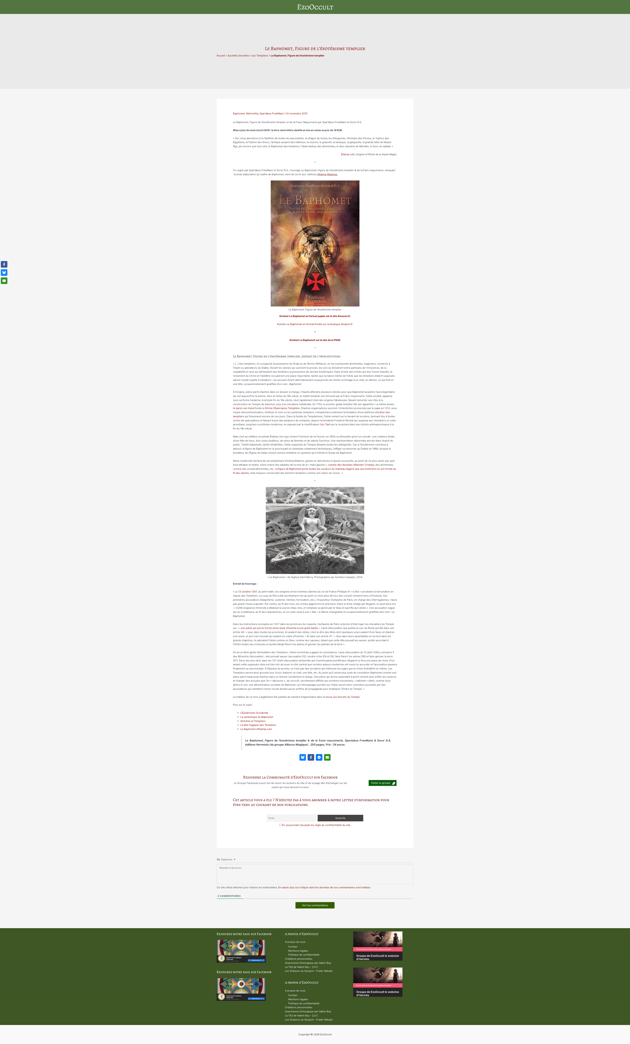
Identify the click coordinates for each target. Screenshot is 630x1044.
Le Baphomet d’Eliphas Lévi (256, 729)
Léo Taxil (325, 424)
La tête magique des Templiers (258, 725)
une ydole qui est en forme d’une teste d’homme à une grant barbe (279, 628)
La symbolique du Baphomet (256, 716)
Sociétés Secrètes (238, 55)
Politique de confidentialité (303, 954)
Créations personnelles (298, 958)
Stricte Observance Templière (282, 408)
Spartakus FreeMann (272, 113)
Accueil (221, 55)
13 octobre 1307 (247, 591)
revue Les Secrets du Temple (343, 696)
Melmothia (252, 113)
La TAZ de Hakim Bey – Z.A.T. (301, 967)
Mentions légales (298, 950)
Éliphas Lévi (348, 154)
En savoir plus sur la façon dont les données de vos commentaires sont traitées (324, 887)
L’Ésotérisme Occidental (254, 712)
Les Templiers (260, 55)
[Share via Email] (327, 757)
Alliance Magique (327, 174)
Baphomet (239, 113)
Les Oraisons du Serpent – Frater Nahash (309, 970)
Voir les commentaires (315, 905)
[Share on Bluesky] (302, 757)
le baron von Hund (243, 408)
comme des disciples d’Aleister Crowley (351, 464)
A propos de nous (295, 941)
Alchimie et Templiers (253, 721)
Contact (292, 946)
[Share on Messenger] (319, 757)
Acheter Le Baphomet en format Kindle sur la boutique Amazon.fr (314, 324)
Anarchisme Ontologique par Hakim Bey (308, 962)
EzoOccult (315, 7)
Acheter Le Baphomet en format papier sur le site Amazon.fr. (315, 316)
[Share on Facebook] (311, 757)
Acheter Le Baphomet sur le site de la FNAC (315, 340)
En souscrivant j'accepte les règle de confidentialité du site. (316, 825)
